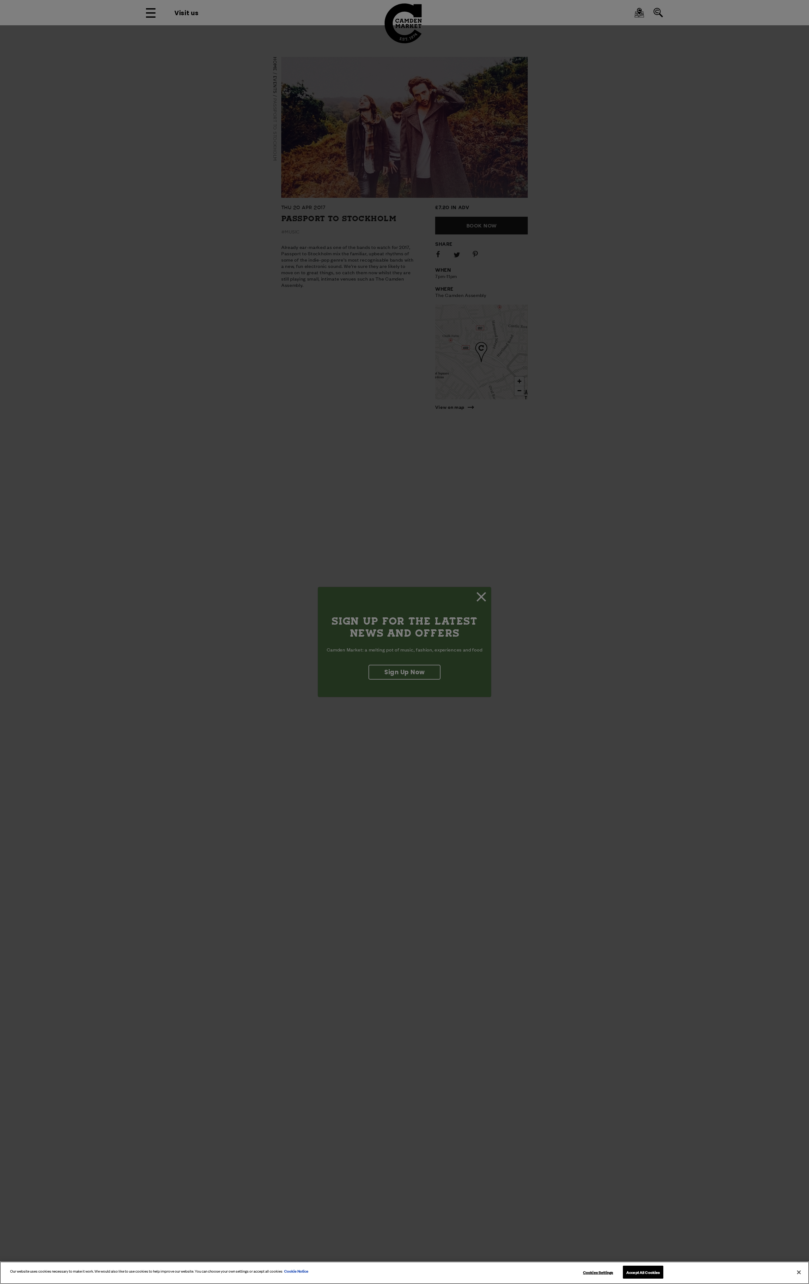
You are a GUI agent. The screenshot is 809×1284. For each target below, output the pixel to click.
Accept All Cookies (643, 1272)
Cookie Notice (296, 1271)
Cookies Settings (598, 1272)
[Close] (799, 1272)
